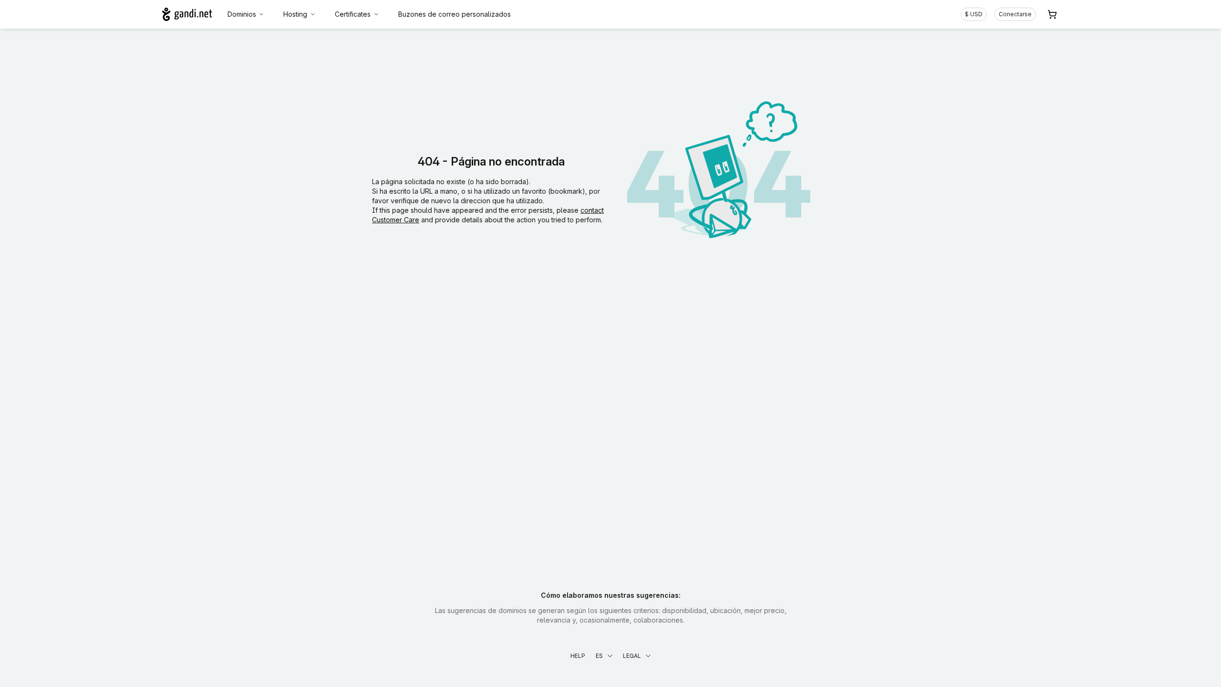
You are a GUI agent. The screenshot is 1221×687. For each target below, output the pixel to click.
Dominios (242, 14)
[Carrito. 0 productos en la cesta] (1052, 14)
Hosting (295, 14)
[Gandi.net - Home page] (187, 14)
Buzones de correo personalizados (454, 14)
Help (577, 655)
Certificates (353, 14)
